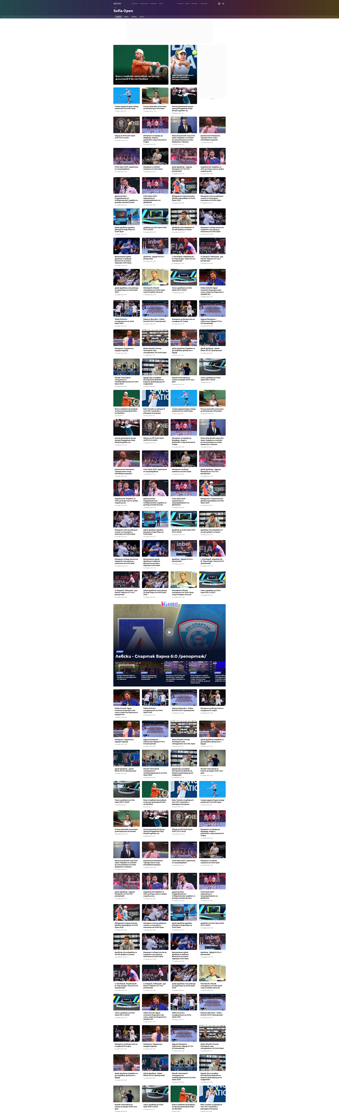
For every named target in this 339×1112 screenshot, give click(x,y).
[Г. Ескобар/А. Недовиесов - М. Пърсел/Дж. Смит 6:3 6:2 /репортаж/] (184, 246)
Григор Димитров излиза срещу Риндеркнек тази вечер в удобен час (182, 108)
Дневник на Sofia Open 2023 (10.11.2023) (155, 228)
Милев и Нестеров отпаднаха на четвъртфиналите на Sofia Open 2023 (126, 381)
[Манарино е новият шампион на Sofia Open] (155, 156)
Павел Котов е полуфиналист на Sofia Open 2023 (124, 321)
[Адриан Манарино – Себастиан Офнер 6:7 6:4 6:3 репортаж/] (212, 308)
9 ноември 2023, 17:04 (178, 355)
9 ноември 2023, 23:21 (121, 326)
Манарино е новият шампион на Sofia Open (153, 168)
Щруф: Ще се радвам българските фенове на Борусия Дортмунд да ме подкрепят (153, 381)
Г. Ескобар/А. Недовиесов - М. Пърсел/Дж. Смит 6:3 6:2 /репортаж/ (183, 259)
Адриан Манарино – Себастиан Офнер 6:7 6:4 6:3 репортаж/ (211, 321)
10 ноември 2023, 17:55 (121, 265)
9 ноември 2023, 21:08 (207, 326)
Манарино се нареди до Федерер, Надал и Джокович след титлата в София (154, 139)
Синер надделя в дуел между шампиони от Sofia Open (126, 107)
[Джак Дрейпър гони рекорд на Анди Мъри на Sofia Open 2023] (126, 277)
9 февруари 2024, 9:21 (178, 113)
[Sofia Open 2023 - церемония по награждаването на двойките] (155, 185)
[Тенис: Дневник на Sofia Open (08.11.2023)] (212, 367)
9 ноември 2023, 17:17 (149, 355)
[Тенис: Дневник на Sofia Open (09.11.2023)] (184, 277)
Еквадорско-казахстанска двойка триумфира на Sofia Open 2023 (183, 198)
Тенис (115, 7)
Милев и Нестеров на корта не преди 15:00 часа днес (183, 380)
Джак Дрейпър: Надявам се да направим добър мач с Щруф (183, 350)
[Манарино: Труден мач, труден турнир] (126, 337)
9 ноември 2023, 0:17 (206, 382)
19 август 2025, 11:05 (177, 82)
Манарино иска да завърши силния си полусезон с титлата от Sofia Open (212, 198)
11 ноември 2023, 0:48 (206, 203)
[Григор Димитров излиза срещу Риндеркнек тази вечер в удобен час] (184, 95)
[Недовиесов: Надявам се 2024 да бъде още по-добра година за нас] (212, 156)
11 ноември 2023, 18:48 (207, 142)
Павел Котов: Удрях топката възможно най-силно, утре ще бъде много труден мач (212, 291)
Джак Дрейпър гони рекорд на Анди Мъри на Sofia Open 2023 (126, 290)
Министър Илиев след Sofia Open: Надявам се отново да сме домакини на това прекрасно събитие (183, 139)
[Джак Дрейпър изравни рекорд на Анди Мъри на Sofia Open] (126, 216)
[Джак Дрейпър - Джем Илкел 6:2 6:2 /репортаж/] (212, 337)
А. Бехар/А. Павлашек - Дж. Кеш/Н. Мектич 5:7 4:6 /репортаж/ (212, 259)
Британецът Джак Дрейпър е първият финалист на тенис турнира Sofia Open (123, 260)
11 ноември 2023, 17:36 (149, 171)
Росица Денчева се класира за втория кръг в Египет (154, 107)
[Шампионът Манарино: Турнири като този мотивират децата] (212, 125)
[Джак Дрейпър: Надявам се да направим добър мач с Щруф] (184, 337)
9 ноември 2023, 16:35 (149, 386)
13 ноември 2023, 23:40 (121, 140)
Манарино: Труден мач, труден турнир (124, 349)
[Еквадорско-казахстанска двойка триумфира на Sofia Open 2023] (184, 185)
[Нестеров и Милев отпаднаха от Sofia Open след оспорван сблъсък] (155, 277)
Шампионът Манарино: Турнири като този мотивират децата (210, 138)
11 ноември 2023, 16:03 (121, 205)
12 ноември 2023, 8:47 (178, 144)
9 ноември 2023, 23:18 (149, 324)
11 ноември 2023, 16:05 (207, 173)
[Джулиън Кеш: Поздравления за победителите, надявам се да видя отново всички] (126, 185)
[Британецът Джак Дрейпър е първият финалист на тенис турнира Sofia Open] (126, 246)
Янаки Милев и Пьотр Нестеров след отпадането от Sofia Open (155, 350)
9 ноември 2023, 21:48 (178, 324)
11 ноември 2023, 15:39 (149, 205)
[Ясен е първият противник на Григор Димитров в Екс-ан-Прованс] (126, 398)
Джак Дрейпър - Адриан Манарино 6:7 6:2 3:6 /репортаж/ (182, 169)
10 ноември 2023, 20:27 (178, 232)
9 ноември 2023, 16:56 (206, 353)
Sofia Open (123, 11)
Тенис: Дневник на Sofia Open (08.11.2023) (210, 379)
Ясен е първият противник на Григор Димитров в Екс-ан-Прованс (137, 77)
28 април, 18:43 (119, 82)
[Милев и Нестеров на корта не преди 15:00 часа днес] (184, 367)
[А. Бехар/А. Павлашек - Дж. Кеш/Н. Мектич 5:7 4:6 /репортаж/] (212, 246)
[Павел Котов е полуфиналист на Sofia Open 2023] (126, 308)
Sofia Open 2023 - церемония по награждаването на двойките (151, 199)
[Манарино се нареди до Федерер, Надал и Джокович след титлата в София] (155, 125)
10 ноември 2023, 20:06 (207, 234)
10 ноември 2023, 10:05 (149, 294)
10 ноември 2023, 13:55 (207, 263)
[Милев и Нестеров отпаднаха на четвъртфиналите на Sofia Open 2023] (126, 367)
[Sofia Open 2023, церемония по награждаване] (126, 156)
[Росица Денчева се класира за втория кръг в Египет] (155, 95)
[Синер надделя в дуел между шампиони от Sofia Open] (126, 95)
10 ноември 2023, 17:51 (149, 261)
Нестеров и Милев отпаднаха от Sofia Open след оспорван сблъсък (154, 290)
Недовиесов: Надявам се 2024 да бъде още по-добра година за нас (212, 169)
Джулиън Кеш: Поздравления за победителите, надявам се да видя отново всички (126, 199)
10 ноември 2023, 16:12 (178, 263)
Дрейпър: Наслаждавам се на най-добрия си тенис (183, 228)
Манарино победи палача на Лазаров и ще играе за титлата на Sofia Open (212, 229)
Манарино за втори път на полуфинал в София (183, 320)
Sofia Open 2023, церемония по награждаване (126, 168)
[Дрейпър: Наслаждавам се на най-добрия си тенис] (184, 216)
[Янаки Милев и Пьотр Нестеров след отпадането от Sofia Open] (155, 337)
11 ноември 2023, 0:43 (121, 234)
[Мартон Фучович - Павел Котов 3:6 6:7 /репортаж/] (155, 308)
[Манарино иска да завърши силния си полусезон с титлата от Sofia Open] (212, 185)
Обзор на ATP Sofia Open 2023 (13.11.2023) (125, 137)
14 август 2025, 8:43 (120, 111)
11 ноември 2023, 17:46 (121, 171)
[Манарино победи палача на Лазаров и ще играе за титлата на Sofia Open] (212, 216)
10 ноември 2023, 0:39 (178, 292)
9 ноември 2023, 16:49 (121, 386)
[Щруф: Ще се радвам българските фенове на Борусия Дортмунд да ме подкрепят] (155, 367)
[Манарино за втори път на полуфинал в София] (184, 308)
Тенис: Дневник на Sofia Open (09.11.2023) (182, 289)
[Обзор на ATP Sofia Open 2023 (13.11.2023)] (126, 125)
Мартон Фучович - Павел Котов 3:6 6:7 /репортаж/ (154, 320)
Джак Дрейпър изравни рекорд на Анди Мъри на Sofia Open (125, 229)
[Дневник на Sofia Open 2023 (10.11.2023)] (155, 216)
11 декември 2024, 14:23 (149, 111)
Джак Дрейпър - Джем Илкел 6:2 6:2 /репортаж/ (211, 349)
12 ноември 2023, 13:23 (149, 144)
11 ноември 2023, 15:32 (178, 203)
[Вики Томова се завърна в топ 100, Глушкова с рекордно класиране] (155, 398)
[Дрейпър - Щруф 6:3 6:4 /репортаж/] (155, 246)
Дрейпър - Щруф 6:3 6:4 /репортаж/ (153, 258)
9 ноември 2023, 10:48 (178, 384)
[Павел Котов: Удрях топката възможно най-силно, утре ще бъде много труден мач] (212, 277)
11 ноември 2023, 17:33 (178, 173)
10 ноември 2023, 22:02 (149, 232)
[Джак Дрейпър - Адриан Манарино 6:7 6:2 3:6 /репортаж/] (184, 156)
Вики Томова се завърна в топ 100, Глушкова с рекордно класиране (183, 77)
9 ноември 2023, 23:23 (207, 296)
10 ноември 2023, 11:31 (121, 294)
